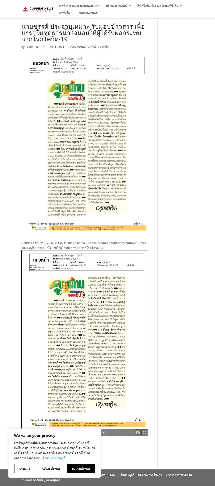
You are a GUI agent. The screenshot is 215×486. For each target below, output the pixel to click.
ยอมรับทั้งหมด (81, 468)
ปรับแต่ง (24, 468)
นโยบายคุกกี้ (126, 475)
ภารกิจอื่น (64, 13)
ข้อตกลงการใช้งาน (150, 475)
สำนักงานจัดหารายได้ (82, 47)
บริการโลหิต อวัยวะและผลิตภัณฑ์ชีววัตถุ (157, 6)
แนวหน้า (103, 47)
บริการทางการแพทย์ (116, 6)
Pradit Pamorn (35, 47)
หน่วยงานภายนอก (88, 13)
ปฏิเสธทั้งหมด (51, 468)
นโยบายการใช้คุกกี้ (53, 458)
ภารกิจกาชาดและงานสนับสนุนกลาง (77, 6)
